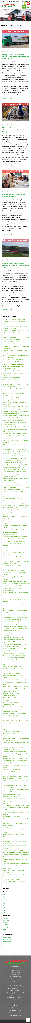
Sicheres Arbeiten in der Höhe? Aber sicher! (15, 581)
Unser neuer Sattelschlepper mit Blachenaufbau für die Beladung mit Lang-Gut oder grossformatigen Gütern (16, 716)
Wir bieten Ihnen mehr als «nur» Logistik (14, 604)
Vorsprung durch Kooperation (11, 646)
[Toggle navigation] (28, 7)
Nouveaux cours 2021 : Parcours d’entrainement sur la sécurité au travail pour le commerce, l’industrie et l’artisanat (16, 841)
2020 (4, 905)
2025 (4, 896)
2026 (4, 894)
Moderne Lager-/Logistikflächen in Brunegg (14, 433)
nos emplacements (15, 976)
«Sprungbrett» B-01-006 (9, 328)
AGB (15, 981)
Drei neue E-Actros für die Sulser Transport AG (15, 384)
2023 (4, 901)
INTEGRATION (7, 939)
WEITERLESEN (7, 98)
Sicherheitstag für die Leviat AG (11, 769)
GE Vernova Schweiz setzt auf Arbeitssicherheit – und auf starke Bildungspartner (13, 130)
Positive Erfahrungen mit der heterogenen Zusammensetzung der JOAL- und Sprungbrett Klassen (15, 830)
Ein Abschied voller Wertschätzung (12, 462)
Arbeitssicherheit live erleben (10, 711)
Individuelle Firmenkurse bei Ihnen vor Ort (14, 845)
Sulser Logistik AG (15, 986)
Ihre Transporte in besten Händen (12, 816)
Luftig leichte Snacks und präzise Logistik (14, 724)
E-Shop (15, 1000)
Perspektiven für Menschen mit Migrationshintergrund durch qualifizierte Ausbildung (14, 380)
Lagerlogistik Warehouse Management (13, 762)
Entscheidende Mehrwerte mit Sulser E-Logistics (16, 863)
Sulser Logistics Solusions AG (15, 988)
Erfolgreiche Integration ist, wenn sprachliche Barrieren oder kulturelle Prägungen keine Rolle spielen (16, 754)
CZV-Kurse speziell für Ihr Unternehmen (14, 444)
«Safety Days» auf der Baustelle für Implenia (15, 550)
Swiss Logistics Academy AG (15, 993)
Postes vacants (15, 979)
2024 (4, 899)
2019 (4, 908)
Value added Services (15, 1013)
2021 (4, 903)
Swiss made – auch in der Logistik (12, 666)
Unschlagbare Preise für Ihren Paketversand (15, 655)
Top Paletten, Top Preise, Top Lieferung (13, 420)
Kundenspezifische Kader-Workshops (13, 370)
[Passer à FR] (28, 3)
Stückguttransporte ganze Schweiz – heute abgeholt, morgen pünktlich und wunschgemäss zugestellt (16, 543)
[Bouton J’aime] (7, 51)
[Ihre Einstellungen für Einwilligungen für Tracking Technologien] (28, 1020)
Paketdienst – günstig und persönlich (13, 359)
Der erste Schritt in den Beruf (11, 796)
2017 (4, 912)
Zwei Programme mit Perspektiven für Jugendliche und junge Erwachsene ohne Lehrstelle (14, 675)
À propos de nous (15, 974)
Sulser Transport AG (15, 990)
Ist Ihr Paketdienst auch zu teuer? (12, 794)
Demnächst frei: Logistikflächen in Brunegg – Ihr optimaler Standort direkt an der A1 (15, 265)
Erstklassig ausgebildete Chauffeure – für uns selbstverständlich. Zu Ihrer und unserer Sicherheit (15, 662)
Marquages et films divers (10, 848)
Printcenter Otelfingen (9, 386)
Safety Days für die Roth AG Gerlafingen (14, 657)
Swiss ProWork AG (15, 995)
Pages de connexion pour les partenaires (16, 1)
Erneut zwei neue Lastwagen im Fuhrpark (14, 637)
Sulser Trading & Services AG (15, 997)
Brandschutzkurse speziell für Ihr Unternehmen (15, 680)
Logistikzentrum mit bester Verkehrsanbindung (15, 547)
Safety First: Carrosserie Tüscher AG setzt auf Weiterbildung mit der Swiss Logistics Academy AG (15, 494)
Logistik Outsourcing (15, 1010)
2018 (4, 910)
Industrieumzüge (15, 1007)
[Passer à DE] (25, 3)
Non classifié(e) (7, 937)
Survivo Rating (15, 972)
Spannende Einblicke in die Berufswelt (13, 653)
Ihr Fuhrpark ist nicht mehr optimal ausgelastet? (16, 330)
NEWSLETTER (7, 942)
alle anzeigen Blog (15, 1015)
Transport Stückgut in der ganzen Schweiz (14, 570)
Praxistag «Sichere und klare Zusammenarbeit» (16, 326)
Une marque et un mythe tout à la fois (13, 857)
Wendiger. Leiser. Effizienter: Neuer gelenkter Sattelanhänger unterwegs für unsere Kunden (15, 57)
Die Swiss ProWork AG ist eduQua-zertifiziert (15, 644)
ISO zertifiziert (16, 970)
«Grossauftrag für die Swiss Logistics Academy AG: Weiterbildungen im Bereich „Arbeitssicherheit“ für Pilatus (15, 532)
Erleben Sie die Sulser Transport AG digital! (14, 427)
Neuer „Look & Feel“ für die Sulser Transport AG (16, 686)
